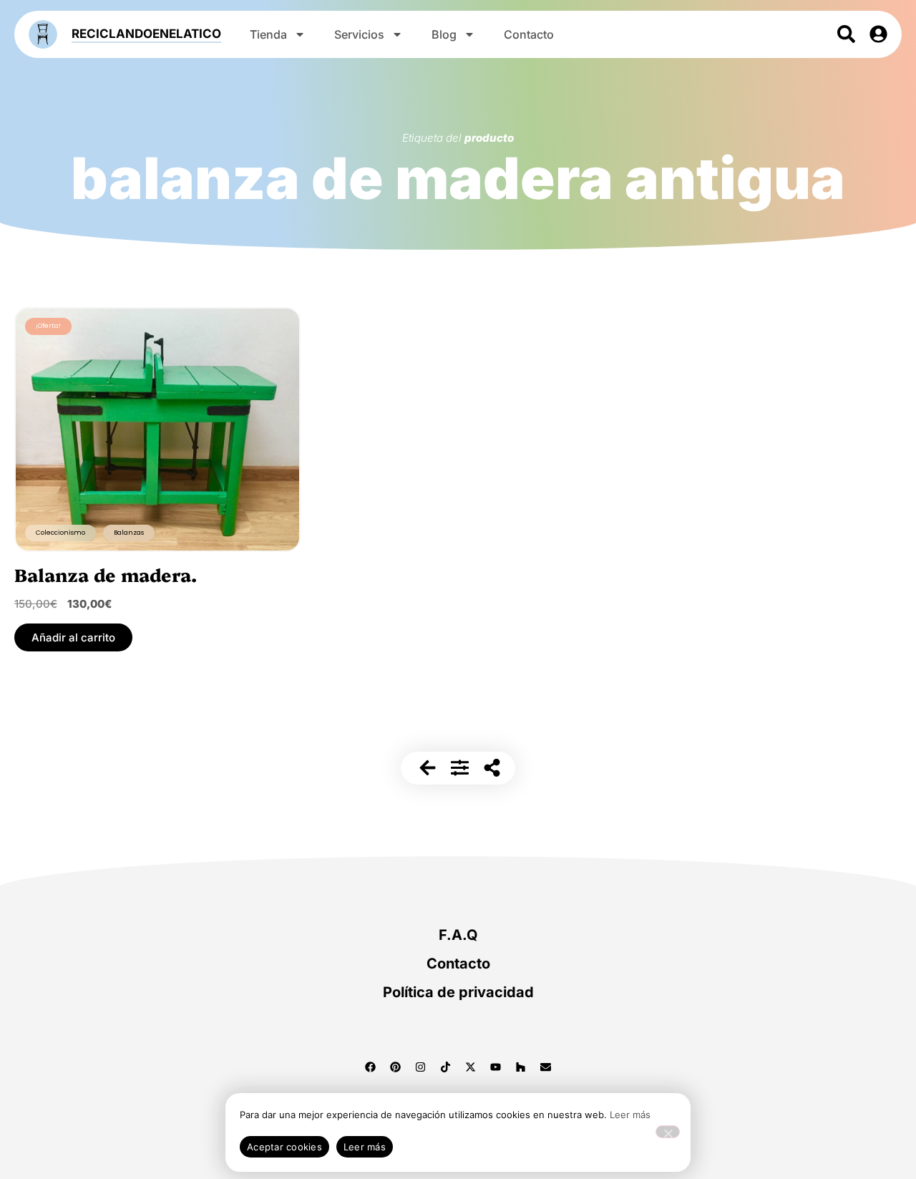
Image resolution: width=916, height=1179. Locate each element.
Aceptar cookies (284, 1147)
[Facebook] (370, 1067)
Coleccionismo (60, 532)
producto (489, 138)
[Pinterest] (395, 1067)
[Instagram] (421, 1067)
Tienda (268, 34)
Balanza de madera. (105, 574)
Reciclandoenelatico (146, 33)
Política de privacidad (458, 992)
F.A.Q (458, 934)
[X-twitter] (471, 1067)
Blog (444, 34)
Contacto (529, 34)
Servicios (359, 34)
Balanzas (129, 532)
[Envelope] (546, 1067)
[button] (73, 637)
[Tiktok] (446, 1067)
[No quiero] (668, 1131)
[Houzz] (521, 1067)
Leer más (630, 1114)
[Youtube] (496, 1067)
